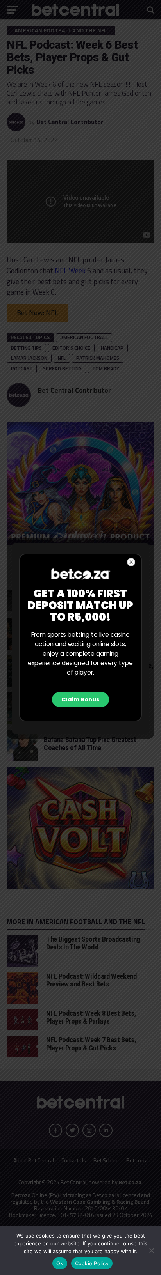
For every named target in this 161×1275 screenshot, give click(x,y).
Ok (59, 1263)
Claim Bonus (80, 699)
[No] (151, 1250)
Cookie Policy (92, 1263)
